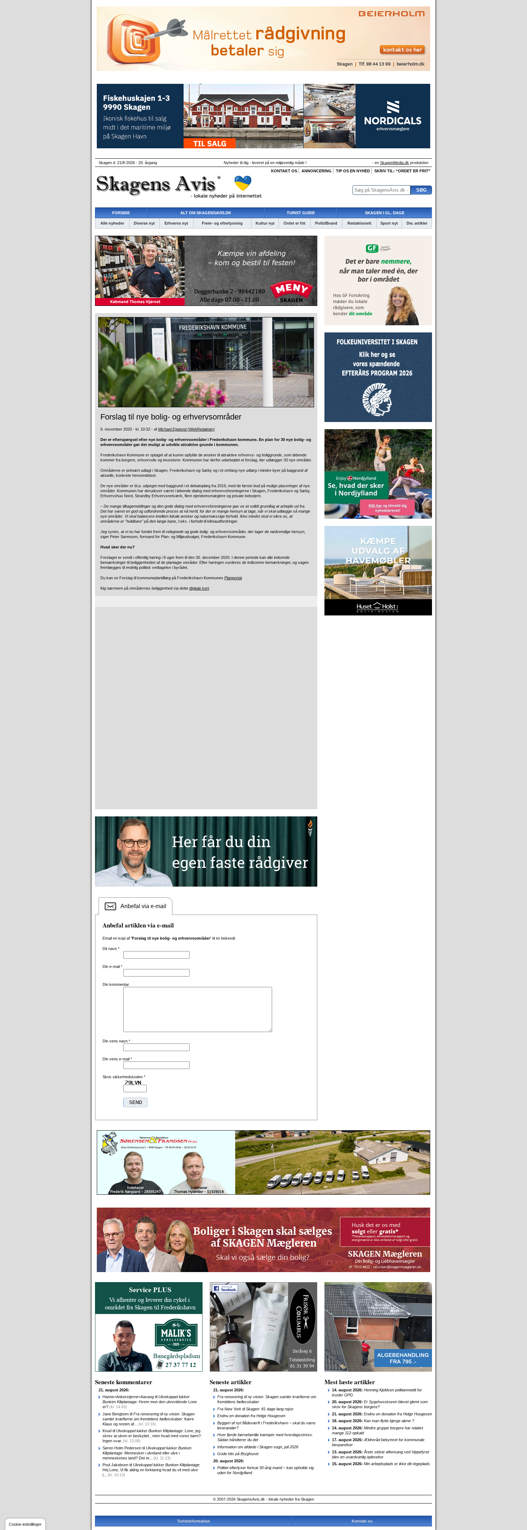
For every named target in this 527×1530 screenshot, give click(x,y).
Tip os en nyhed (353, 171)
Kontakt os (284, 171)
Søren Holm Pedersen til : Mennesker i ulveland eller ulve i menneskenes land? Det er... (147, 1453)
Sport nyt (389, 223)
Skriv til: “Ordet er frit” (402, 171)
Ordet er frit (294, 223)
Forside (121, 213)
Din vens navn (116, 1041)
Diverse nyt (144, 223)
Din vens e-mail (117, 1059)
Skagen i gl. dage (384, 213)
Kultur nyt (265, 223)
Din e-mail (112, 966)
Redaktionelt (359, 223)
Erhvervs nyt (176, 223)
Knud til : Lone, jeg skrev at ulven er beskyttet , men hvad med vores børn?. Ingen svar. (152, 1436)
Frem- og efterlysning (222, 223)
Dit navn (111, 948)
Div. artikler (417, 223)
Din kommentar (116, 984)
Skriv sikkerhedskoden (124, 1077)
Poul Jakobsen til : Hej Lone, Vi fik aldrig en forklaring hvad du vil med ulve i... (151, 1470)
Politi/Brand (326, 223)
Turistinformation (193, 1521)
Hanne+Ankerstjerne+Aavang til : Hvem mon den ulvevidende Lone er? (150, 1402)
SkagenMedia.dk (394, 162)
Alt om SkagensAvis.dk (205, 213)
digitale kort (199, 588)
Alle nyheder (112, 223)
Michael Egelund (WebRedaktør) (186, 429)
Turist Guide (301, 213)
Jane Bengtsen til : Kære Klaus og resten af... (149, 1419)
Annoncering (317, 171)
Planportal (233, 578)
